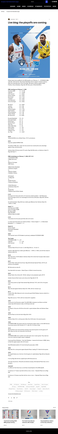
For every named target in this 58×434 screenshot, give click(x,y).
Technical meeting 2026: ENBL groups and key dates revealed (10, 421)
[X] (51, 1)
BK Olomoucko (27, 391)
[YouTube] (53, 1)
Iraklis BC (26, 388)
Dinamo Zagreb (32, 388)
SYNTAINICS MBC (21, 386)
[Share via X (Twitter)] (11, 397)
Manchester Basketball (30, 386)
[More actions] (49, 19)
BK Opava (14, 386)
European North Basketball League (10, 1)
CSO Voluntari (16, 384)
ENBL (11, 384)
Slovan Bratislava (20, 388)
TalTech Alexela (34, 391)
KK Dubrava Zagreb (19, 391)
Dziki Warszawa (23, 384)
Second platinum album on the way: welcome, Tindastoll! (47, 421)
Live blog (40, 391)
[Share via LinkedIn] (14, 397)
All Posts (2, 11)
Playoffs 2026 (43, 386)
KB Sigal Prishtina (12, 388)
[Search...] (47, 1)
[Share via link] (16, 397)
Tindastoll (39, 388)
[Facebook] (54, 1)
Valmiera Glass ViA (46, 388)
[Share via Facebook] (8, 397)
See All (54, 407)
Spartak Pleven (37, 384)
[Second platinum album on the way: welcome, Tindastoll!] (47, 414)
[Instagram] (56, 1)
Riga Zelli (37, 386)
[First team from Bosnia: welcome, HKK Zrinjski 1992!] (29, 414)
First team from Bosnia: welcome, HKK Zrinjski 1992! (28, 421)
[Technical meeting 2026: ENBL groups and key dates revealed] (10, 414)
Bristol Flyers (30, 384)
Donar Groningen (45, 384)
